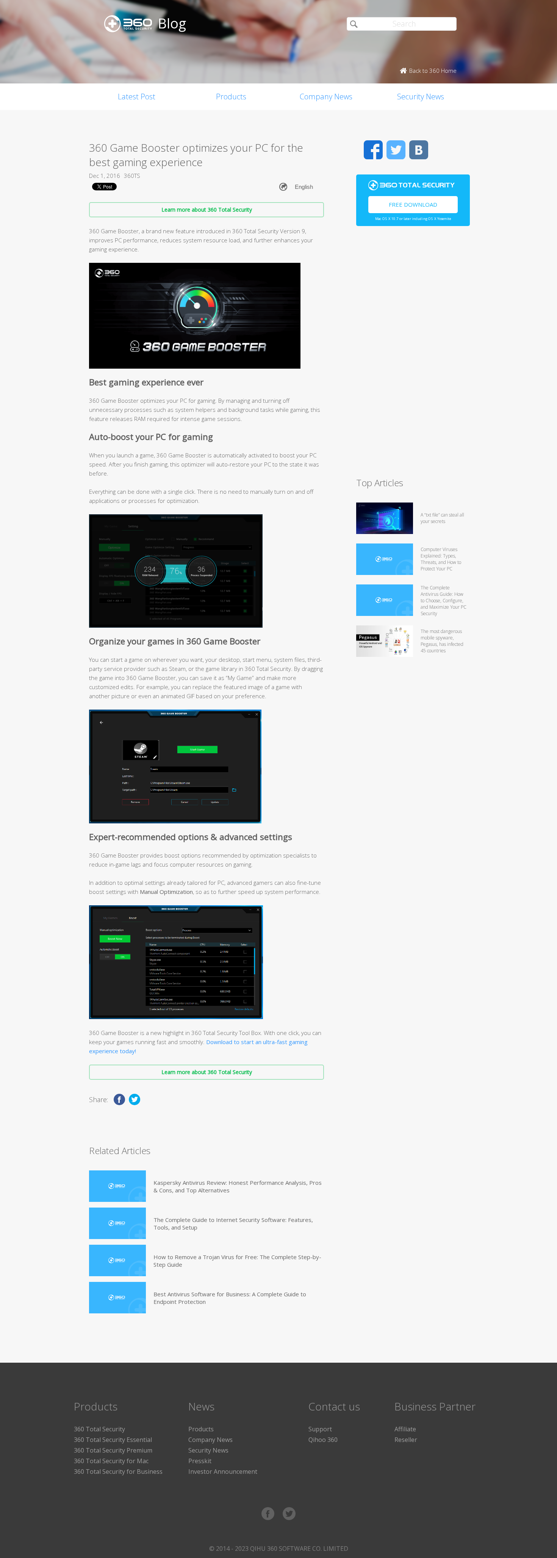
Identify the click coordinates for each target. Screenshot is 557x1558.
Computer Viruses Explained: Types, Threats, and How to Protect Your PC (441, 559)
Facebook (373, 149)
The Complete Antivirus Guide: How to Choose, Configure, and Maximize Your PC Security (443, 600)
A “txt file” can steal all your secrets (442, 518)
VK (418, 149)
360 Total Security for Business (118, 1471)
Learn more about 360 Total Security (206, 209)
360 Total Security (99, 1429)
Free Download (413, 204)
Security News (420, 96)
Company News (326, 96)
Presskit (199, 1461)
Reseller (405, 1439)
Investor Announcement (222, 1471)
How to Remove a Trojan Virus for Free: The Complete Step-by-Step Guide (237, 1260)
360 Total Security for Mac (111, 1461)
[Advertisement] (413, 355)
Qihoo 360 (323, 1439)
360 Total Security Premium (113, 1450)
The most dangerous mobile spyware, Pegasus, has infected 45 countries (442, 641)
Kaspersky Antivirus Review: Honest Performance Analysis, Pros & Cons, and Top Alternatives (237, 1186)
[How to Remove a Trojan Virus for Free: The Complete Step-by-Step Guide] (117, 1260)
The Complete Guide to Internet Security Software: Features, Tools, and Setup (233, 1223)
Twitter (395, 149)
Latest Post (136, 96)
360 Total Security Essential (113, 1439)
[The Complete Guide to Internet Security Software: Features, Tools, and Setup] (117, 1223)
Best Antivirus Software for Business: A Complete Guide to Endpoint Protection (229, 1297)
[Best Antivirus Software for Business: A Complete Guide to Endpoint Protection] (117, 1297)
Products (231, 96)
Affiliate (405, 1429)
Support (320, 1429)
